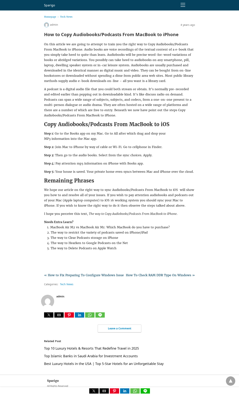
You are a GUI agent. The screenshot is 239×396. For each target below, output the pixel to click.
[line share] (100, 316)
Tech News (66, 16)
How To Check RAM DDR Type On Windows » (160, 275)
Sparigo (49, 5)
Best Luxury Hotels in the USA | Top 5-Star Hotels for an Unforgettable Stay (104, 363)
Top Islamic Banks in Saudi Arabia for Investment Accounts (91, 356)
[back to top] (230, 381)
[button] (48, 315)
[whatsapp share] (90, 316)
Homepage (50, 16)
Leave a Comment (119, 328)
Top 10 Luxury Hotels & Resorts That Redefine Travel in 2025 (91, 348)
